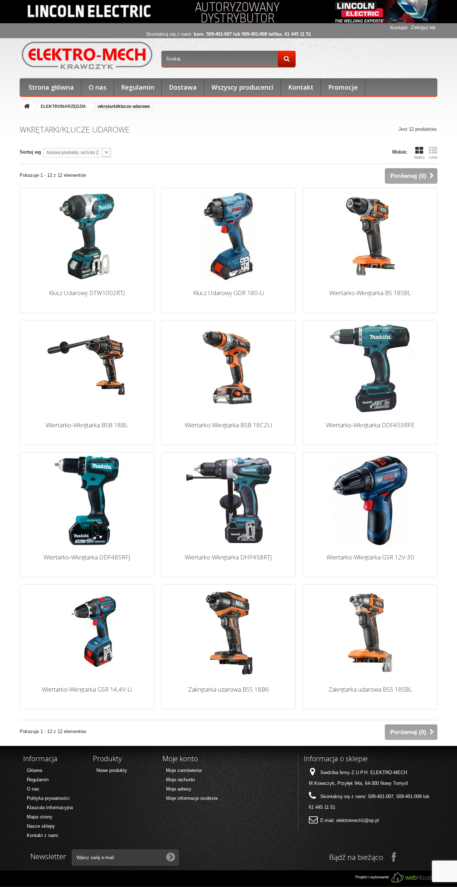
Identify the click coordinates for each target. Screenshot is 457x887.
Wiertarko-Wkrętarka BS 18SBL (370, 293)
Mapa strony (39, 816)
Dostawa (183, 87)
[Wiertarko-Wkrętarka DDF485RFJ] (87, 500)
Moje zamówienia (184, 770)
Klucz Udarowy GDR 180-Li (228, 293)
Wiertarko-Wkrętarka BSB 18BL (87, 425)
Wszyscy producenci (242, 87)
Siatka (419, 157)
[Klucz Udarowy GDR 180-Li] (228, 236)
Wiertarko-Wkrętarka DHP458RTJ (228, 557)
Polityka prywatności (48, 798)
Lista (433, 157)
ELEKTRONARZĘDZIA (63, 106)
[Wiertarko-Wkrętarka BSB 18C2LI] (228, 368)
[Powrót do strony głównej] (27, 106)
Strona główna (51, 87)
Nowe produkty (111, 770)
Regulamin (137, 87)
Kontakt (398, 27)
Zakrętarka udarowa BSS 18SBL (370, 689)
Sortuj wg (30, 152)
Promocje (343, 87)
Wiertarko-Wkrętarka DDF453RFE (370, 425)
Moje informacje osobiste (192, 798)
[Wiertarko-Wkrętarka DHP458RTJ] (228, 500)
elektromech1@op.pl (357, 820)
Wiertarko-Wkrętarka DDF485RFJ (87, 557)
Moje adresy (178, 789)
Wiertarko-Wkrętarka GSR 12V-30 (370, 557)
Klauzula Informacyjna (50, 807)
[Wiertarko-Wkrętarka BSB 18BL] (87, 368)
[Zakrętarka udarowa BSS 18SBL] (370, 632)
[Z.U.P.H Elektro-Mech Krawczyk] (87, 55)
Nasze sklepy (41, 826)
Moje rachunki (180, 779)
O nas (97, 87)
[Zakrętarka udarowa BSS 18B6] (228, 632)
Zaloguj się (423, 27)
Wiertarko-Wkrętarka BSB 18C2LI (228, 425)
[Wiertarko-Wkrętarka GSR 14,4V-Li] (87, 632)
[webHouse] (412, 877)
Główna (34, 770)
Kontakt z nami (42, 835)
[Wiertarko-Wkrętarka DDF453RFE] (370, 368)
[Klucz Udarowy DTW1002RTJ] (87, 236)
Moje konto (180, 758)
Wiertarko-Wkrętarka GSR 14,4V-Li (87, 689)
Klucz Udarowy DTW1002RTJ (87, 293)
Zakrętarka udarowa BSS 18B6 (228, 689)
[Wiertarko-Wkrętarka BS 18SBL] (370, 236)
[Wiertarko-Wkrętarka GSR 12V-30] (370, 500)
